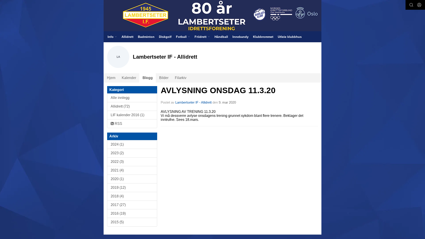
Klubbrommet (263, 37)
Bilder (163, 78)
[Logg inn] (419, 5)
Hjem (111, 78)
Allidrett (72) (120, 106)
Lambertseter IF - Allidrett (193, 102)
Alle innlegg (120, 98)
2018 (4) (117, 196)
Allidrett (127, 37)
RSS (118, 123)
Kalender (129, 78)
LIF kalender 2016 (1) (127, 115)
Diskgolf (165, 37)
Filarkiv (180, 78)
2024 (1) (117, 144)
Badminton (146, 37)
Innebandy (240, 37)
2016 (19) (118, 213)
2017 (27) (118, 205)
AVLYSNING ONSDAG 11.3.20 (218, 90)
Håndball (221, 37)
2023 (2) (117, 153)
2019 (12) (118, 187)
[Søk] (411, 5)
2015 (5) (117, 222)
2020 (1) (117, 179)
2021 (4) (117, 170)
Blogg (148, 78)
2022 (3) (117, 162)
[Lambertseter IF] (212, 15)
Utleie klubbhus (290, 37)
